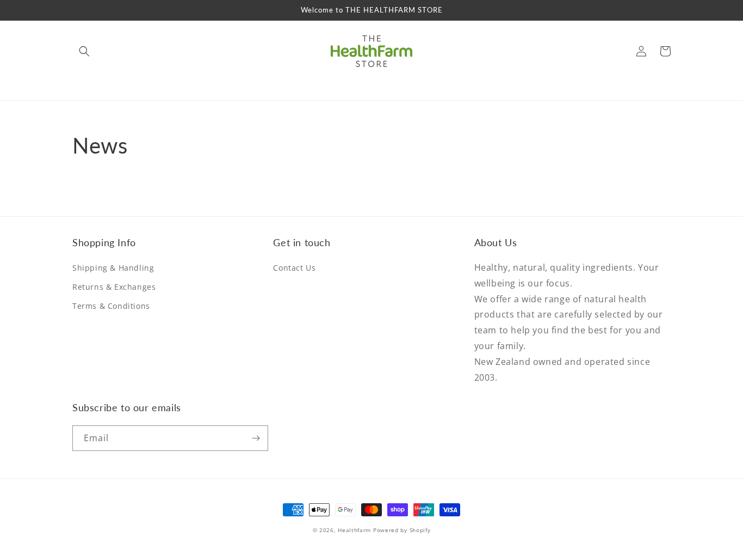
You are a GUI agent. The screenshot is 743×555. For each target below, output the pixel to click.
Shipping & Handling (113, 268)
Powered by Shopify (402, 530)
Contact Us (294, 268)
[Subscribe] (256, 438)
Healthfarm (354, 530)
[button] (84, 51)
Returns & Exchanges (114, 287)
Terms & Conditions (111, 306)
